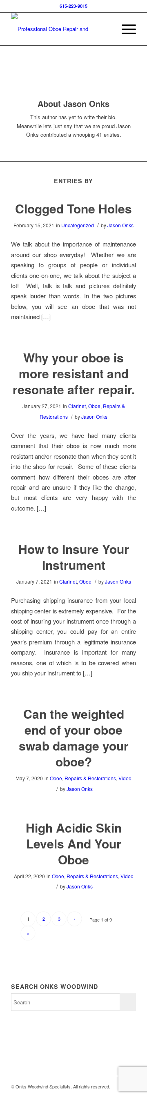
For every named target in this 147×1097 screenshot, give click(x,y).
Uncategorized (77, 225)
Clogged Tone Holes (73, 208)
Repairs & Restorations (90, 778)
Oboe (94, 405)
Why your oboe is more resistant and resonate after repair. (74, 373)
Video (124, 778)
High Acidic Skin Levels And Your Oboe (74, 843)
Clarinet (77, 405)
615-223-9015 (73, 6)
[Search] (106, 29)
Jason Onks (120, 225)
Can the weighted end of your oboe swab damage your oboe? (74, 737)
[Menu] (125, 29)
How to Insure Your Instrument (73, 556)
